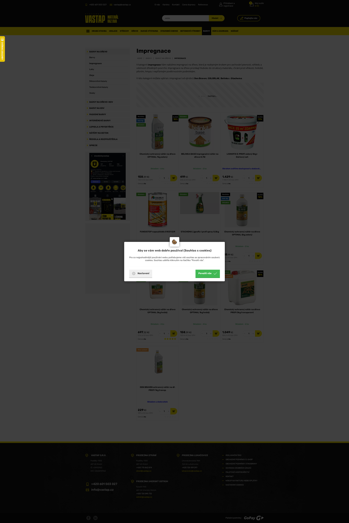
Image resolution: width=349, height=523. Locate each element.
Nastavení (143, 273)
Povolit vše (204, 273)
